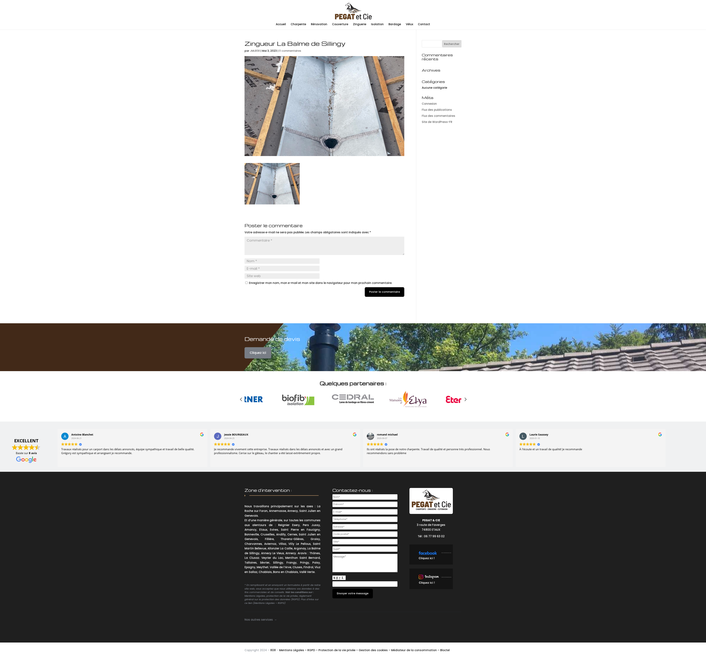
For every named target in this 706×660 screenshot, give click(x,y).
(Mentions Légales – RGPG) (269, 603)
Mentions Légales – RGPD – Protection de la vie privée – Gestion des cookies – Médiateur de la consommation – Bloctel (364, 650)
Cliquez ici (258, 352)
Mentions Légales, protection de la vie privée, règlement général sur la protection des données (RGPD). (278, 597)
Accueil (281, 24)
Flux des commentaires (438, 116)
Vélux (409, 24)
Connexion (429, 104)
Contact (424, 24)
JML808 (255, 51)
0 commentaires (290, 51)
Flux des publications (437, 110)
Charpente (298, 24)
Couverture (340, 24)
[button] (241, 399)
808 (273, 650)
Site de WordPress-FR (437, 122)
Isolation (377, 24)
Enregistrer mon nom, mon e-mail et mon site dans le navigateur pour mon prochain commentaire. (320, 283)
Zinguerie (359, 24)
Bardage (394, 24)
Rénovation (319, 24)
